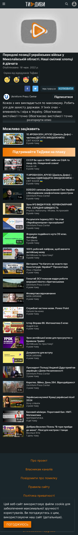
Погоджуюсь (17, 524)
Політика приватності (39, 495)
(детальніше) (52, 517)
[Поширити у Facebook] (27, 89)
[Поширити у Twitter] (35, 89)
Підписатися (63, 97)
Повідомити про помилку (39, 478)
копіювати (66, 88)
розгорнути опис (39, 120)
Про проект (39, 460)
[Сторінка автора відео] (6, 97)
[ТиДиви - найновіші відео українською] (35, 4)
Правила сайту (39, 487)
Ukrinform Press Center (24, 96)
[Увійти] (74, 4)
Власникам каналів (39, 469)
